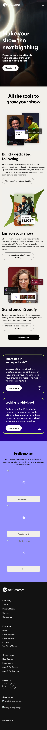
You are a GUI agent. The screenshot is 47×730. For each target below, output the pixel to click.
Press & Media (8, 608)
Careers (5, 613)
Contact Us (7, 617)
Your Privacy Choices (9, 646)
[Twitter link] (5, 686)
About (5, 604)
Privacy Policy (8, 638)
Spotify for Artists (9, 667)
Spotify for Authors (10, 671)
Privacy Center (8, 634)
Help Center (7, 659)
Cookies (5, 642)
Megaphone (7, 663)
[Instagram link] (13, 686)
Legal (4, 630)
